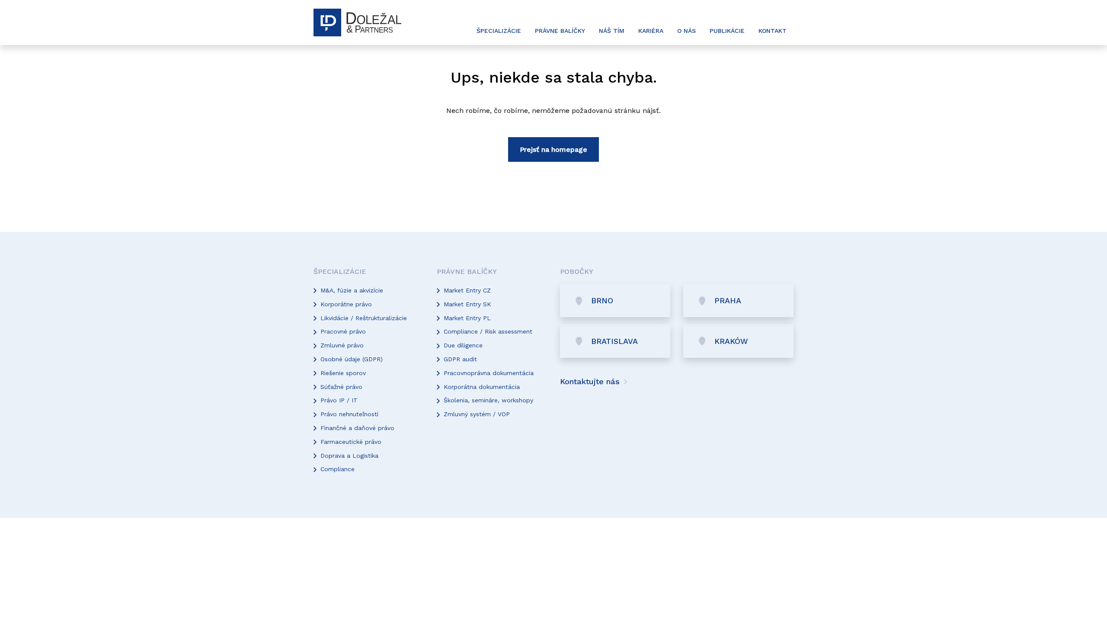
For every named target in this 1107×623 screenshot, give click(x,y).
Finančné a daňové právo (357, 427)
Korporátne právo (346, 304)
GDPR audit (460, 359)
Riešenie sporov (343, 372)
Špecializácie (499, 30)
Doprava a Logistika (349, 455)
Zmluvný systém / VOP (477, 414)
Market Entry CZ (467, 290)
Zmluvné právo (342, 345)
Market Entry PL (467, 318)
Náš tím (611, 30)
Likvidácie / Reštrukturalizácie (363, 318)
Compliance (337, 469)
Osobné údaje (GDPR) (351, 359)
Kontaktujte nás (591, 381)
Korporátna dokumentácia (482, 386)
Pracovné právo (343, 331)
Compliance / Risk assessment (488, 331)
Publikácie (727, 30)
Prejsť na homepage (553, 149)
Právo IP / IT (339, 400)
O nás (686, 30)
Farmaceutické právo (350, 441)
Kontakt (772, 30)
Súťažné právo (341, 386)
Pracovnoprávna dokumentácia (489, 372)
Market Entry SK (467, 304)
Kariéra (650, 30)
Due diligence (463, 345)
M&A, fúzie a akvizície (351, 290)
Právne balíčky (560, 30)
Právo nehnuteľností (349, 414)
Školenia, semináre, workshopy (488, 400)
